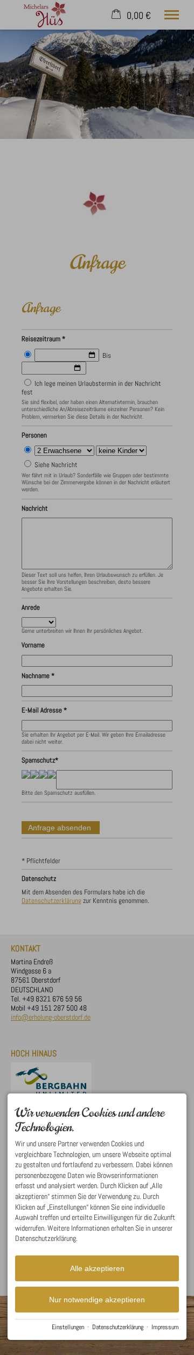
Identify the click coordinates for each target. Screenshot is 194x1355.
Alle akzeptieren (97, 1268)
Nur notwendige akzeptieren (97, 1299)
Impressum (165, 1327)
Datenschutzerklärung (117, 1327)
